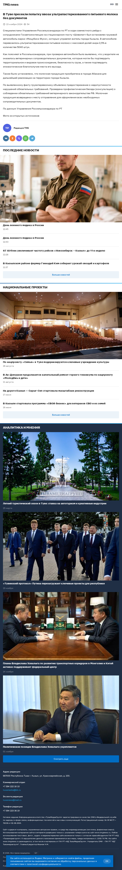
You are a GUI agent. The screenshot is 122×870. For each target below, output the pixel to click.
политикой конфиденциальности (44, 864)
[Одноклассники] (12, 138)
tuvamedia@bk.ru (12, 790)
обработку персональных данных (77, 861)
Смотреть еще (61, 759)
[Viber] (19, 138)
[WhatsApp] (26, 138)
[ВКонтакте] (6, 138)
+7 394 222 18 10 (11, 786)
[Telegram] (32, 138)
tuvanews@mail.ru (12, 800)
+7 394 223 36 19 (11, 810)
